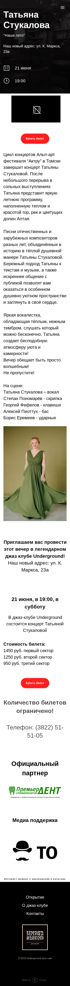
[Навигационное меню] (62, 7)
